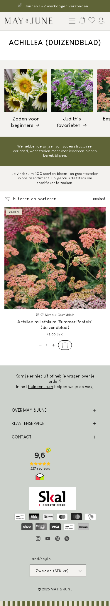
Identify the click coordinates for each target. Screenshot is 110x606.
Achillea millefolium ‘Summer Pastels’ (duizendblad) (54, 324)
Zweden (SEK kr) (52, 571)
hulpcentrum (40, 386)
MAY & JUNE (61, 589)
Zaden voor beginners (25, 122)
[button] (70, 21)
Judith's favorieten (69, 122)
